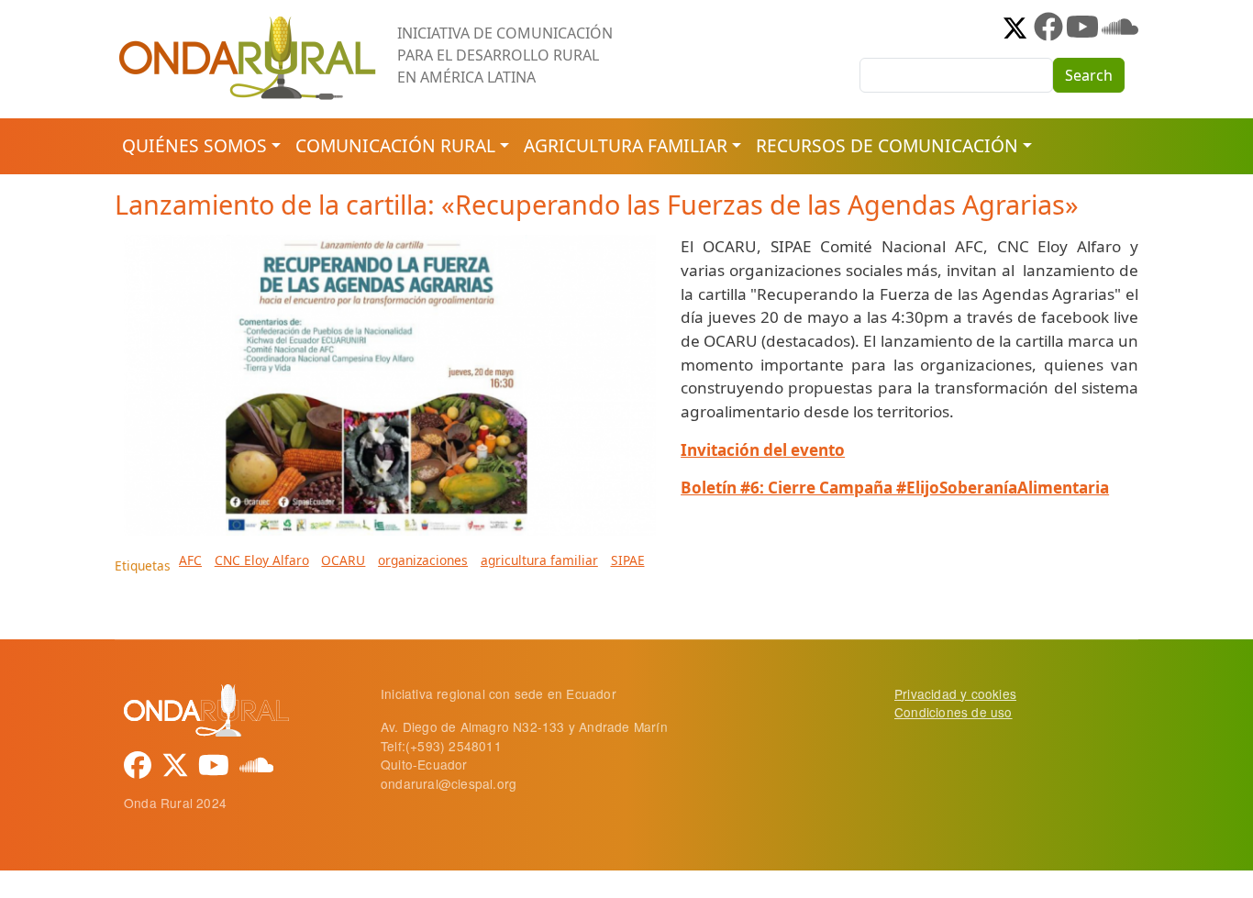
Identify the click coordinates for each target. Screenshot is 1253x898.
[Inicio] (249, 23)
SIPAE (628, 560)
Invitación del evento (763, 449)
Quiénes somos (194, 145)
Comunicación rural (395, 145)
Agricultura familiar (625, 145)
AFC (190, 560)
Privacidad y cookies (955, 693)
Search (1089, 75)
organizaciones (423, 560)
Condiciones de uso (953, 712)
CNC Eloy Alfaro (262, 560)
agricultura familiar (539, 560)
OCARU (343, 560)
